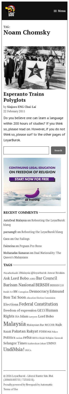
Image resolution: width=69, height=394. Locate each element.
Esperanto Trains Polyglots (23, 97)
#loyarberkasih (10, 272)
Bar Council (46, 278)
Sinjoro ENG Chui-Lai (21, 107)
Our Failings (22, 239)
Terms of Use (10, 389)
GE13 (41, 310)
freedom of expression (19, 310)
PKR (49, 331)
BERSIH (42, 284)
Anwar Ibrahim (56, 273)
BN (15, 291)
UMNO (51, 343)
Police (55, 331)
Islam (24, 316)
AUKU (32, 278)
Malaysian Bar (35, 325)
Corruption (23, 292)
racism (19, 337)
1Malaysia (24, 273)
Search (58, 150)
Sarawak (58, 337)
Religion (50, 337)
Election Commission (46, 298)
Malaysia (14, 323)
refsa (27, 337)
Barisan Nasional (19, 284)
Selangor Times (15, 343)
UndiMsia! (13, 349)
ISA (17, 316)
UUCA (28, 350)
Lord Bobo (46, 316)
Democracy (39, 291)
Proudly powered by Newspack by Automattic (28, 384)
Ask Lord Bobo (16, 278)
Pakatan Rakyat (25, 331)
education (31, 298)
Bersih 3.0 (8, 292)
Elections (10, 304)
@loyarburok (39, 273)
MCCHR (50, 325)
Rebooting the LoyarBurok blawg (42, 232)
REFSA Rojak (38, 337)
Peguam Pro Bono (31, 246)
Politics (9, 337)
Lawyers (33, 316)
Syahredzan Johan (36, 343)
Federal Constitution (38, 304)
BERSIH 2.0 (56, 285)
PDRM (43, 331)
